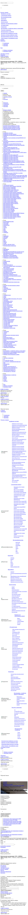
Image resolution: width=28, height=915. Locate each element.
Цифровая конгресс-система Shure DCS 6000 (13, 180)
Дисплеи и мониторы (6, 30)
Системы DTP (6, 323)
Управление (4, 26)
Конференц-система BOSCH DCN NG (12, 143)
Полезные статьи (7, 51)
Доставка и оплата (5, 53)
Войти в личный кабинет (6, 890)
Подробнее (3, 847)
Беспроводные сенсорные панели (11, 335)
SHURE (5, 136)
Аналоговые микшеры (8, 269)
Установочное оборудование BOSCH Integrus (13, 213)
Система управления (8, 321)
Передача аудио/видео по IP (9, 313)
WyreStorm (5, 300)
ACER (4, 243)
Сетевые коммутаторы (8, 320)
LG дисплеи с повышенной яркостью (12, 361)
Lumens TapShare (7, 289)
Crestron (5, 332)
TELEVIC (5, 140)
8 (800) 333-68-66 (4, 56)
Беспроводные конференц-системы (9, 33)
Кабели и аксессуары (8, 307)
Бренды (2, 870)
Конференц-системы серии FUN (10, 159)
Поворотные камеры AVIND (10, 353)
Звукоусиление (4, 22)
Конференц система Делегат (9, 134)
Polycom (5, 290)
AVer (4, 228)
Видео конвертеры (7, 302)
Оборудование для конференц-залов (9, 38)
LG (4, 359)
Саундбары (5, 277)
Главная (2, 39)
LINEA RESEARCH (8, 264)
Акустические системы (8, 268)
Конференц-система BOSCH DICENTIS (12, 135)
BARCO (5, 238)
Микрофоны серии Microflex (10, 255)
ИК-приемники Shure (8, 205)
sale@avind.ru (5, 407)
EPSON (5, 242)
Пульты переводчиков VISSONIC (11, 190)
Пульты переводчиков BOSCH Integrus (12, 198)
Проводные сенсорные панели (10, 341)
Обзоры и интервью (8, 50)
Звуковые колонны (7, 271)
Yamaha (5, 291)
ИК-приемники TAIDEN (9, 207)
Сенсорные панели (7, 343)
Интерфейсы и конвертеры (9, 272)
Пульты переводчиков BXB (9, 199)
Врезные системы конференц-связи (9, 35)
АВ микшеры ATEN (8, 301)
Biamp (4, 286)
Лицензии (5, 44)
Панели (5, 377)
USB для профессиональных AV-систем (12, 298)
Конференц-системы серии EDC (10, 157)
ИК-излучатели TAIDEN (9, 210)
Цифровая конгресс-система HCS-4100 (12, 167)
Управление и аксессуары (9, 328)
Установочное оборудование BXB (11, 214)
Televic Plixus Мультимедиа (9, 174)
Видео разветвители (8, 304)
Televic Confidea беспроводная (10, 147)
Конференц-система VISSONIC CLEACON (13, 156)
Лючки (4, 340)
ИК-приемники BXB (8, 204)
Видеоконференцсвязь (6, 17)
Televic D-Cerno (6, 150)
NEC (4, 239)
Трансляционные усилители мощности (12, 279)
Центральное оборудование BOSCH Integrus (13, 193)
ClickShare (5, 287)
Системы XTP (6, 324)
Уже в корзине (7, 846)
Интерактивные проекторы (9, 245)
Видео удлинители (7, 306)
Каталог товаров (4, 12)
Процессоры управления (9, 342)
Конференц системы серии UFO (10, 154)
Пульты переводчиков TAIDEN (10, 202)
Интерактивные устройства (7, 31)
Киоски (5, 378)
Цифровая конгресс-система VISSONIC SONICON (15, 176)
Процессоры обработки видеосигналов (12, 317)
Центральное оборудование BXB (11, 194)
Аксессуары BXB (7, 181)
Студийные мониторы (8, 278)
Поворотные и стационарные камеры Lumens (13, 352)
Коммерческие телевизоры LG (10, 367)
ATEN (4, 296)
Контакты (3, 54)
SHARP (5, 365)
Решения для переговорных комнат (9, 23)
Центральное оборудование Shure (11, 196)
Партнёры (5, 45)
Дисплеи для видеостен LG (9, 366)
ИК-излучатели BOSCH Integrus (10, 208)
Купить (2, 846)
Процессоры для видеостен (9, 315)
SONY (4, 226)
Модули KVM (6, 312)
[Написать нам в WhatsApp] (1, 779)
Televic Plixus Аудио (8, 168)
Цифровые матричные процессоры (11, 282)
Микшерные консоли (8, 273)
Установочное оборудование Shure (11, 215)
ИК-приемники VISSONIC (9, 188)
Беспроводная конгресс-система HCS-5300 (13, 169)
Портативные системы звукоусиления (12, 275)
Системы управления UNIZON (10, 325)
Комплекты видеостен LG (9, 368)
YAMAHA (5, 232)
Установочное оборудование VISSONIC (12, 192)
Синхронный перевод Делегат (10, 191)
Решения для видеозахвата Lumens (11, 354)
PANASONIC (6, 225)
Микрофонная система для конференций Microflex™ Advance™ (12, 253)
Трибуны (5, 381)
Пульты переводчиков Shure (9, 201)
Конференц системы (5, 13)
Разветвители (6, 318)
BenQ (4, 240)
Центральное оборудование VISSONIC (12, 186)
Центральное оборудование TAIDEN (11, 197)
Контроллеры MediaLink (9, 338)
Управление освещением (9, 347)
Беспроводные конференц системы (11, 148)
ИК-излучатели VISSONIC (9, 187)
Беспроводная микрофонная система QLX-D (13, 251)
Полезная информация (6, 871)
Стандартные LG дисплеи (9, 371)
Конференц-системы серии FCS (10, 158)
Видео (4, 336)
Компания (3, 40)
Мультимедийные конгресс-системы (9, 36)
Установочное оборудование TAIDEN (12, 216)
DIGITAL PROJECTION (9, 244)
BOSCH (5, 263)
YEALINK (5, 224)
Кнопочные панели (7, 337)
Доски (4, 376)
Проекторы (3, 18)
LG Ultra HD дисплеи (8, 360)
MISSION (5, 250)
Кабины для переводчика (9, 218)
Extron (4, 297)
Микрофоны (4, 20)
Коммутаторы (6, 308)
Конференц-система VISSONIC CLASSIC (13, 173)
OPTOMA (5, 237)
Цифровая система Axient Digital (10, 257)
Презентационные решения (9, 314)
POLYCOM (6, 222)
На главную (3, 865)
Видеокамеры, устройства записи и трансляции (12, 28)
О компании (6, 43)
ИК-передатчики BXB (8, 211)
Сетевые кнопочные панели (9, 344)
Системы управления (8, 346)
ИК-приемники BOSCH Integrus (10, 203)
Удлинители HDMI (7, 326)
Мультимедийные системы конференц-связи (13, 160)
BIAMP (5, 262)
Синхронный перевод (6, 15)
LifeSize (5, 231)
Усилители (5, 280)
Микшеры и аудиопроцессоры (10, 256)
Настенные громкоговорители (10, 274)
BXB (4, 230)
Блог (2, 47)
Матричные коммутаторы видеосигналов (12, 310)
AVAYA (5, 227)
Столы (4, 379)
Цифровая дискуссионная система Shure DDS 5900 (15, 175)
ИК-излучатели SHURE (8, 209)
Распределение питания (8, 319)
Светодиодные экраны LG (9, 370)
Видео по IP (6, 303)
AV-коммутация (4, 25)
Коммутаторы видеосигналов (10, 309)
